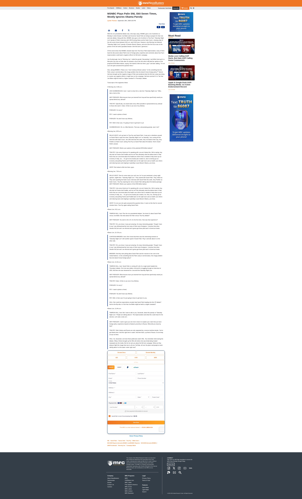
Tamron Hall (121, 440)
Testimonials (161, 8)
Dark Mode (168, 8)
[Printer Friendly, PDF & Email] (116, 30)
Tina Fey (128, 440)
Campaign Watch (131, 445)
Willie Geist (135, 440)
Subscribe (176, 8)
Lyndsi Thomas (112, 20)
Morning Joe (121, 445)
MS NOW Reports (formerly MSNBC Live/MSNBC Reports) (123, 443)
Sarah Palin (114, 440)
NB (108, 440)
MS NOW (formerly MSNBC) (149, 443)
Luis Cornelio (171, 89)
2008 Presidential (112, 445)
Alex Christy (171, 63)
